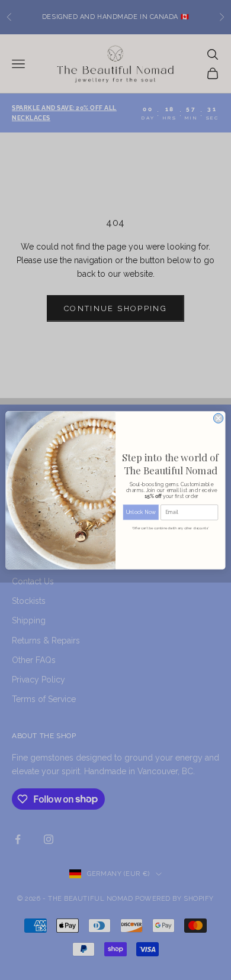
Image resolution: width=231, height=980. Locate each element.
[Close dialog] (218, 418)
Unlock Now (141, 512)
